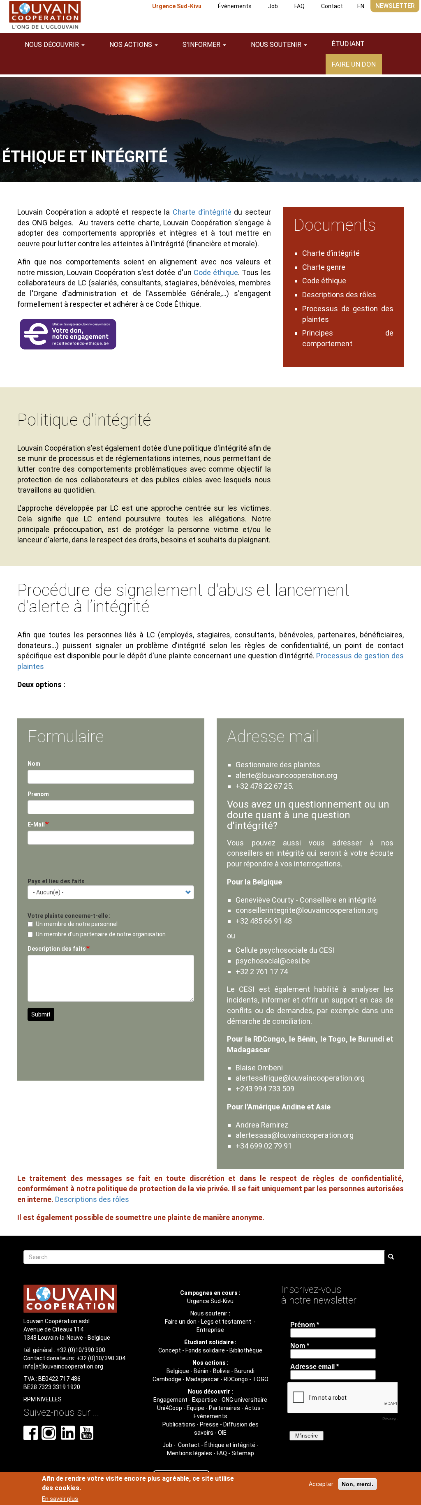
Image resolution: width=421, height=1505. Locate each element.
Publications (178, 1424)
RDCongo (236, 1379)
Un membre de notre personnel (77, 924)
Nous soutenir (208, 1313)
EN (360, 6)
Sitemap (242, 1453)
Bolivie (221, 1371)
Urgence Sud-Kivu (176, 6)
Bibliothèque (245, 1350)
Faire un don (354, 64)
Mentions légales (189, 1453)
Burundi (244, 1371)
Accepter (321, 1484)
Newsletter (394, 5)
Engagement (170, 1399)
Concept (169, 1350)
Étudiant (348, 43)
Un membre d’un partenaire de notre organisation (101, 934)
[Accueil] (44, 15)
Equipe (195, 1408)
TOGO (260, 1379)
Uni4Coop (169, 1408)
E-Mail (36, 824)
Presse (209, 1424)
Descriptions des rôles (339, 294)
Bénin (201, 1371)
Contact (332, 6)
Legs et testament (226, 1321)
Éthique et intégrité (229, 1445)
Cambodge (167, 1379)
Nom (34, 763)
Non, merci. (357, 1484)
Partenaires (224, 1408)
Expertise (204, 1399)
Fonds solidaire (205, 1350)
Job (273, 6)
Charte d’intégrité (202, 212)
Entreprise (210, 1330)
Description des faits (57, 948)
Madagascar (202, 1379)
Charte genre (323, 267)
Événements (235, 6)
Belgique (178, 1371)
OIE (222, 1432)
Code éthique (216, 272)
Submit (41, 1014)
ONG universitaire (244, 1399)
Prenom (38, 794)
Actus (253, 1408)
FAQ (299, 6)
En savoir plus (60, 1499)
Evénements (210, 1416)
